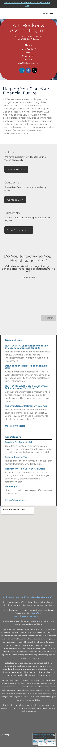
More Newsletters (16, 426)
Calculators (13, 436)
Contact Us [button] (14, 200)
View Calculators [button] (17, 230)
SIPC (40, 613)
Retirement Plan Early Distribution (25, 468)
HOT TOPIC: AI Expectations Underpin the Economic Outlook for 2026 (26, 346)
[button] (47, 13)
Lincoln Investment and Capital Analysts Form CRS (26, 597)
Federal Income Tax (16, 457)
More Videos (28, 278)
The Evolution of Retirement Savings (26, 406)
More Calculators (15, 500)
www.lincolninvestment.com (28, 616)
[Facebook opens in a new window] (28, 70)
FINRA (34, 613)
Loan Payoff (12, 486)
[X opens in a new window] (34, 70)
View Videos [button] (14, 169)
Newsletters (13, 340)
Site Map (5, 734)
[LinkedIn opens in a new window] (22, 70)
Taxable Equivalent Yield (19, 442)
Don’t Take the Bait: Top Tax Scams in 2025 (26, 366)
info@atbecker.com (28, 63)
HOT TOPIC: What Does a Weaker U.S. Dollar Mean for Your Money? (26, 387)
